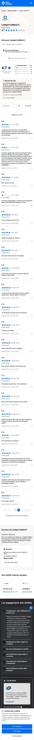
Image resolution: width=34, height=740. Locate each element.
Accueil (3, 10)
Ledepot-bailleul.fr (24, 10)
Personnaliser (17, 736)
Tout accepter (17, 726)
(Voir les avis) (21, 30)
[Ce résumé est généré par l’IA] (20, 94)
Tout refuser (17, 731)
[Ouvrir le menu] (31, 3)
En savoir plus (10, 701)
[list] (17, 587)
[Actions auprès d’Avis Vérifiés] (32, 138)
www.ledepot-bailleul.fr (10, 556)
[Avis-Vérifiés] (6, 3)
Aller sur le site (12, 562)
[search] (19, 106)
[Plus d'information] (21, 707)
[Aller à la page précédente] (5, 510)
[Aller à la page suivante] (28, 510)
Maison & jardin (12, 10)
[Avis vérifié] (2, 127)
